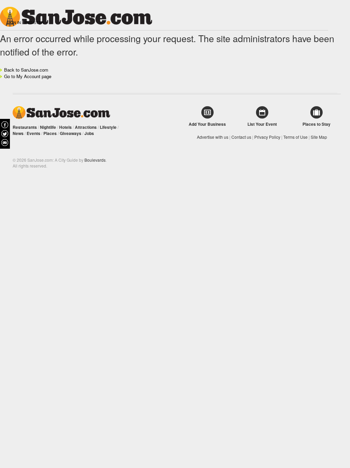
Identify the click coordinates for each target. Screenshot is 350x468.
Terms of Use (295, 137)
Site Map (319, 137)
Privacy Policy (267, 137)
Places (50, 133)
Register (34, 22)
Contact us (241, 137)
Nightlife (48, 127)
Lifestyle (108, 127)
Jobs (89, 133)
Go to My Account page (27, 76)
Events (33, 133)
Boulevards (95, 160)
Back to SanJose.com (26, 69)
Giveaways (70, 133)
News (18, 133)
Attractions (86, 127)
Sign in (14, 22)
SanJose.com (61, 112)
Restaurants (25, 127)
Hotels (65, 127)
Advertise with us (212, 137)
